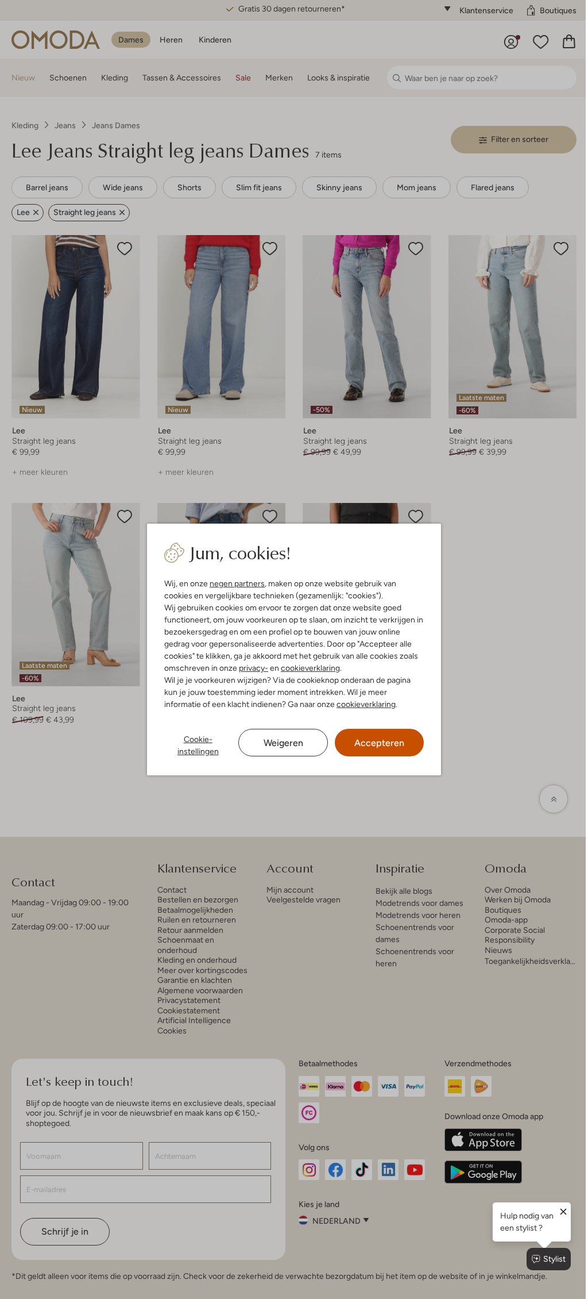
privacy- (253, 667)
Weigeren (283, 742)
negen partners (237, 583)
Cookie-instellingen (198, 745)
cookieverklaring (310, 667)
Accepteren (379, 742)
